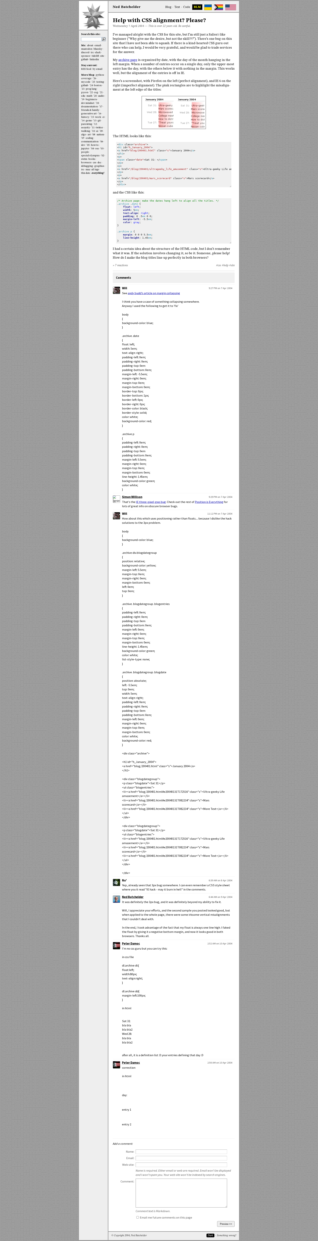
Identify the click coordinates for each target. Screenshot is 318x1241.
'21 (101, 92)
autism (100, 134)
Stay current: (89, 65)
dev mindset (87, 103)
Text (177, 7)
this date (85, 173)
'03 (101, 148)
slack (98, 52)
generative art (89, 113)
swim (84, 159)
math (89, 96)
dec (99, 162)
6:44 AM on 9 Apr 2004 (220, 897)
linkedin (94, 59)
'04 (92, 148)
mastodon (86, 49)
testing (100, 82)
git (99, 120)
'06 (101, 141)
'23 (82, 89)
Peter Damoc (131, 944)
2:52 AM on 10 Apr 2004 (219, 943)
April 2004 (137, 26)
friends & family (90, 110)
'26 (94, 78)
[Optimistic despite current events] (230, 7)
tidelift (95, 56)
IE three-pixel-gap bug (151, 502)
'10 (93, 131)
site (102, 56)
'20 (95, 96)
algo (83, 134)
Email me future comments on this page (165, 1217)
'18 (97, 103)
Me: (83, 45)
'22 (91, 92)
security (85, 127)
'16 (99, 113)
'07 (82, 138)
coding (89, 138)
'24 (91, 85)
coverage (86, 78)
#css (218, 265)
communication (89, 141)
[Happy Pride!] (218, 7)
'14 (82, 120)
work (98, 117)
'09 (101, 131)
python (100, 75)
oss (97, 148)
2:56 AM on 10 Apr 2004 (219, 1062)
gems (89, 120)
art (89, 134)
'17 (100, 106)
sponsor (85, 56)
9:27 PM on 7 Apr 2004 (220, 288)
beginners (91, 99)
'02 (102, 155)
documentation (89, 106)
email (98, 45)
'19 (82, 99)
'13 (94, 120)
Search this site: (90, 34)
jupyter (85, 148)
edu (83, 96)
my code (85, 82)
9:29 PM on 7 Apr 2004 (220, 497)
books (92, 159)
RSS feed (86, 69)
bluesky (98, 49)
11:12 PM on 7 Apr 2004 (219, 513)
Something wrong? (226, 1235)
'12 (95, 124)
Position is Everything (209, 502)
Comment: (127, 1181)
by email (97, 69)
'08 (93, 134)
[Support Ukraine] (208, 7)
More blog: (88, 75)
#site (232, 265)
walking (85, 131)
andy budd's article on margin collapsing (154, 293)
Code (186, 7)
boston (98, 85)
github (84, 59)
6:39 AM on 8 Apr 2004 (220, 880)
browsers (86, 162)
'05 (88, 145)
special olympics (90, 155)
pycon (84, 92)
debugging (87, 166)
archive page (127, 60)
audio (101, 96)
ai (97, 131)
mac (88, 169)
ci (103, 117)
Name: (130, 1152)
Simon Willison (132, 497)
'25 (93, 82)
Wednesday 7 (121, 26)
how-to (95, 145)
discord (85, 52)
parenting (86, 124)
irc (92, 52)
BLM (197, 7)
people (85, 152)
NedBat (127, 7)
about (90, 45)
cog (96, 92)
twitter (99, 127)
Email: (130, 1158)
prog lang (91, 89)
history (85, 117)
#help (225, 265)
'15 (92, 117)
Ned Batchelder (133, 897)
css (94, 162)
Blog (168, 7)
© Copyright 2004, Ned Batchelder (129, 1235)
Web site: (128, 1165)
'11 (93, 127)
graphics (99, 166)
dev (83, 145)
